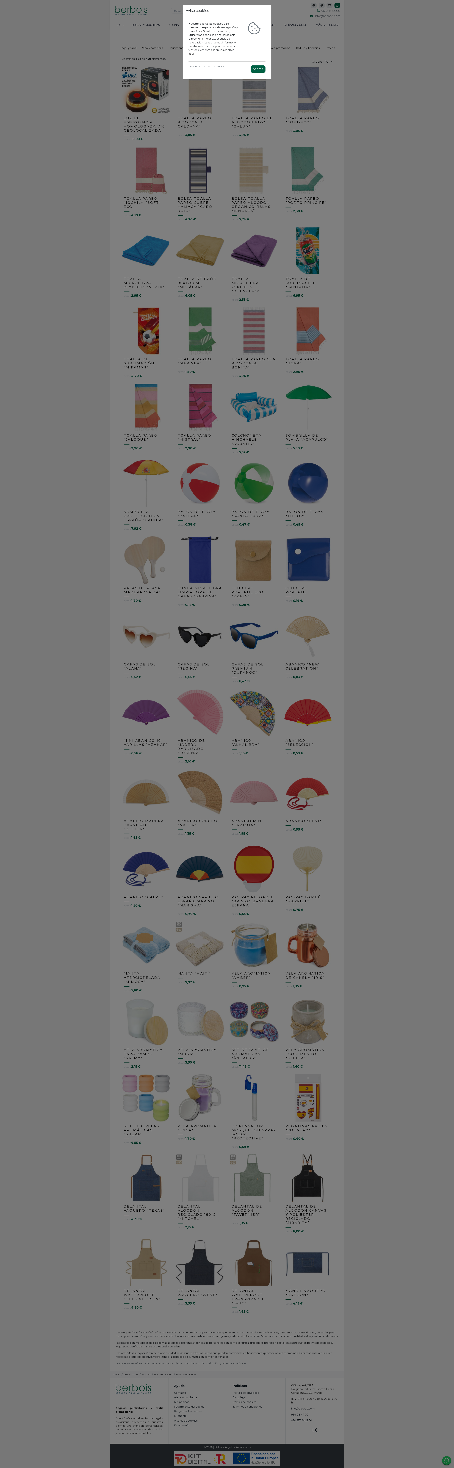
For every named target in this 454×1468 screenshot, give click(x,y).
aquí (191, 53)
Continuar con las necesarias (206, 66)
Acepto (258, 69)
